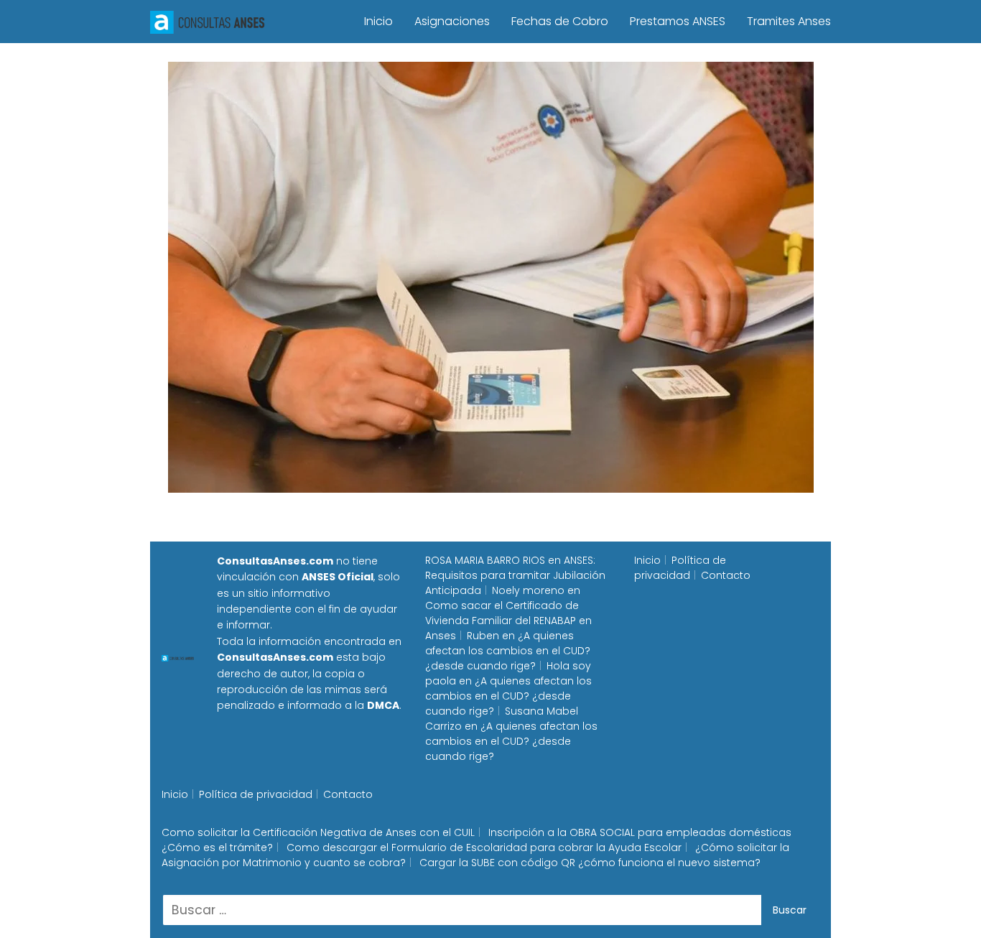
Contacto (725, 575)
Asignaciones (452, 21)
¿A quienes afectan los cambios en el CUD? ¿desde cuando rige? (507, 650)
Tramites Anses (789, 21)
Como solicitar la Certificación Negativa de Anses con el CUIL (318, 832)
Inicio (378, 21)
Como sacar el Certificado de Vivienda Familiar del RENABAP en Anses (508, 620)
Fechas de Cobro (559, 21)
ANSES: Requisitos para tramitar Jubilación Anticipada (515, 575)
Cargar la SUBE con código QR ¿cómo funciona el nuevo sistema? (590, 862)
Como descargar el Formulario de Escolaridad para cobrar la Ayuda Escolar (484, 847)
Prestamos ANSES (677, 21)
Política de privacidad (680, 567)
